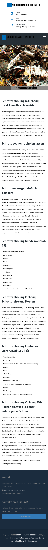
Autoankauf (23, 538)
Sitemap (15, 538)
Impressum (32, 541)
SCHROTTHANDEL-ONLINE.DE (26, 535)
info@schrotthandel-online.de (14, 490)
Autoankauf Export (36, 538)
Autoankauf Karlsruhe (19, 541)
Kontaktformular (24, 517)
